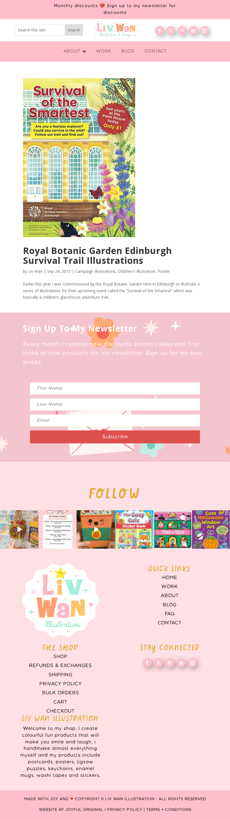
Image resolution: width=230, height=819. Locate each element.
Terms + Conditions (168, 810)
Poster (164, 271)
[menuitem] (74, 51)
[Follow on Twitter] (170, 30)
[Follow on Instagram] (204, 30)
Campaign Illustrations (95, 271)
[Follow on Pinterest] (182, 30)
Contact (169, 623)
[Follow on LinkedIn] (193, 30)
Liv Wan (35, 271)
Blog (169, 605)
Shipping (60, 675)
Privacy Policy (60, 684)
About (170, 595)
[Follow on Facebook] (159, 30)
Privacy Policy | (126, 810)
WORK (169, 586)
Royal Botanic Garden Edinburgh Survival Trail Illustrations (97, 255)
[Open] (19, 529)
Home (169, 577)
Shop (60, 656)
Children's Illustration (136, 271)
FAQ (169, 614)
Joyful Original (84, 810)
